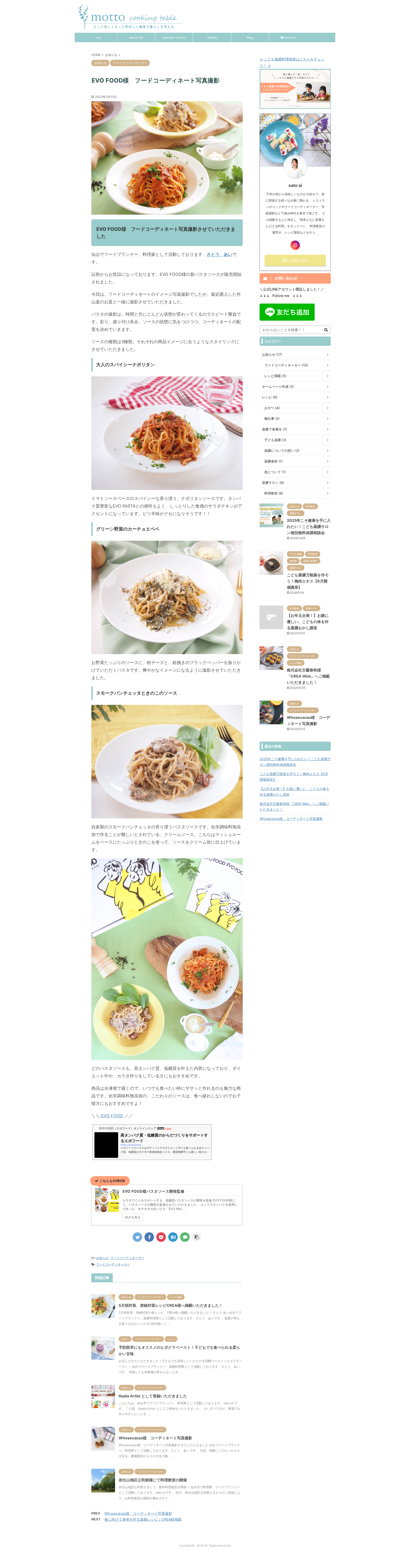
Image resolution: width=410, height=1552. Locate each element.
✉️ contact (288, 37)
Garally (212, 37)
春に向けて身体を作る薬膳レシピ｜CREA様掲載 (143, 1519)
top (98, 37)
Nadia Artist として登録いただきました (153, 1396)
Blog (250, 37)
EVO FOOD (111, 1115)
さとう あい (219, 254)
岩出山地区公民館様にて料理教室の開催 (153, 1480)
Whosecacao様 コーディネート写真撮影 (155, 1438)
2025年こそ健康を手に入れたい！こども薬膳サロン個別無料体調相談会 (309, 526)
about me (136, 37)
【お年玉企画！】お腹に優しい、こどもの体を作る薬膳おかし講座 (308, 621)
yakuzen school (174, 37)
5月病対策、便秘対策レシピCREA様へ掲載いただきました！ (171, 1305)
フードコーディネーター (127, 1258)
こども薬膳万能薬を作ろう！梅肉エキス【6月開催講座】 (308, 581)
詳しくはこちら (295, 260)
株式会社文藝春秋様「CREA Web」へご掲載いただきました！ (308, 676)
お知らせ (102, 1258)
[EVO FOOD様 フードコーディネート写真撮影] (173, 1237)
